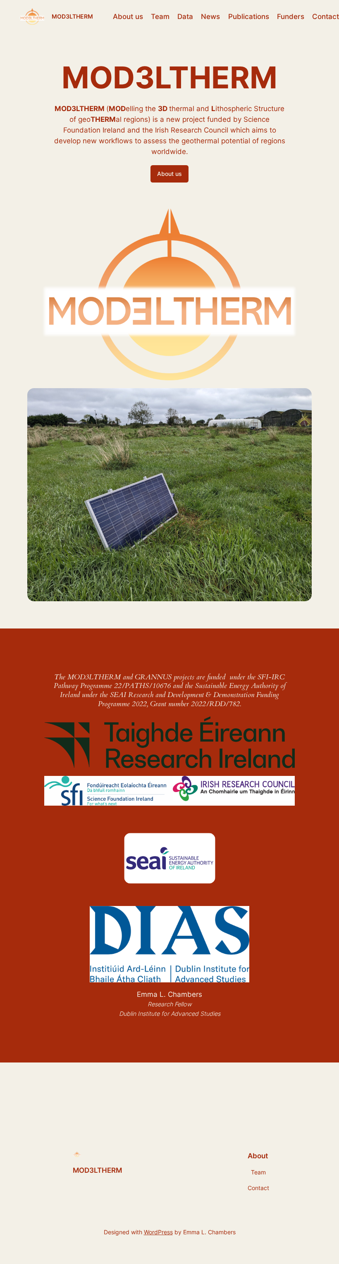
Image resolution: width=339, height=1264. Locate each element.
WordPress (158, 1232)
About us (169, 173)
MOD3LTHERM (72, 16)
